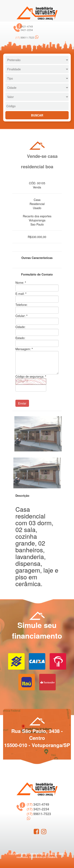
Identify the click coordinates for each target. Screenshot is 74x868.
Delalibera (52, 857)
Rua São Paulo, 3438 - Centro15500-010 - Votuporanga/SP (37, 737)
